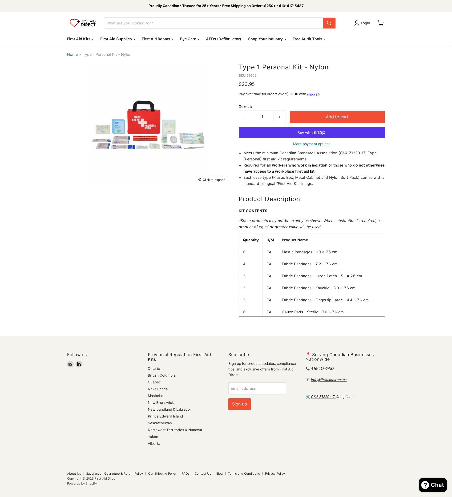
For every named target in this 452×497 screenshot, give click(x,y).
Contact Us (203, 473)
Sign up (239, 404)
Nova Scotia (158, 389)
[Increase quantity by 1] (280, 117)
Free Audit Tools (308, 38)
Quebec (154, 382)
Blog (219, 473)
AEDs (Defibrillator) (223, 38)
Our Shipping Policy (162, 473)
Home (72, 54)
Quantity (246, 106)
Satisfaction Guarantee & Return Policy (114, 473)
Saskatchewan (160, 423)
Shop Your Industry (266, 38)
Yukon (153, 436)
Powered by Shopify (82, 483)
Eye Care (188, 38)
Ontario (154, 368)
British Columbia (161, 375)
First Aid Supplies (116, 38)
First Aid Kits (79, 38)
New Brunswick (161, 402)
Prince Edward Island (165, 416)
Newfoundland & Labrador (169, 409)
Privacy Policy (275, 473)
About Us (74, 473)
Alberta (154, 443)
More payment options (312, 144)
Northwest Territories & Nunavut (175, 430)
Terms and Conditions (244, 473)
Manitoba (155, 396)
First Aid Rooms (156, 38)
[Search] (329, 23)
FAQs (186, 473)
